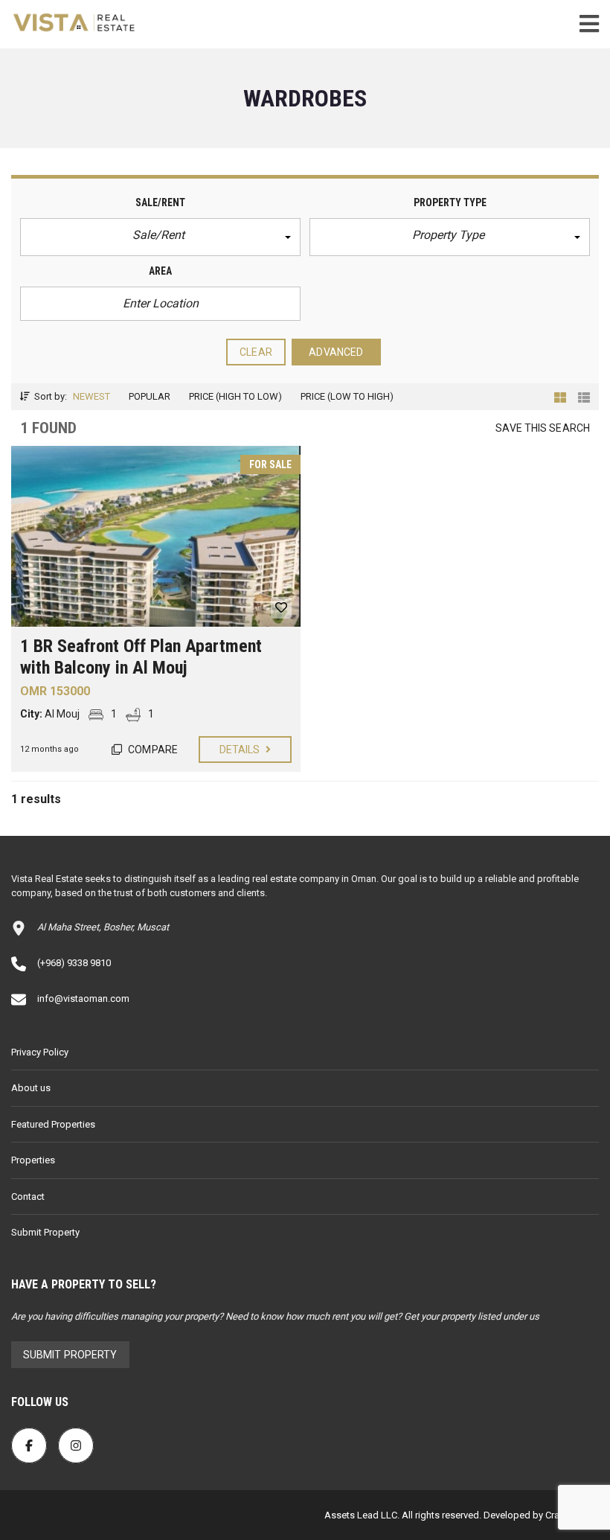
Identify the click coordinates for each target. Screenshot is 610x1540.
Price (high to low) (235, 396)
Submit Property (45, 1232)
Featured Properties (53, 1124)
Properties (33, 1160)
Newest (91, 396)
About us (31, 1087)
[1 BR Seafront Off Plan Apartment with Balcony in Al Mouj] (156, 536)
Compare (152, 749)
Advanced (336, 352)
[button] (160, 237)
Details (241, 749)
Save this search (542, 428)
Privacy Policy (39, 1052)
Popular (149, 396)
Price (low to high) (347, 396)
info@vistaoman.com (83, 998)
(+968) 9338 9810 (74, 962)
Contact (28, 1196)
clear (256, 352)
